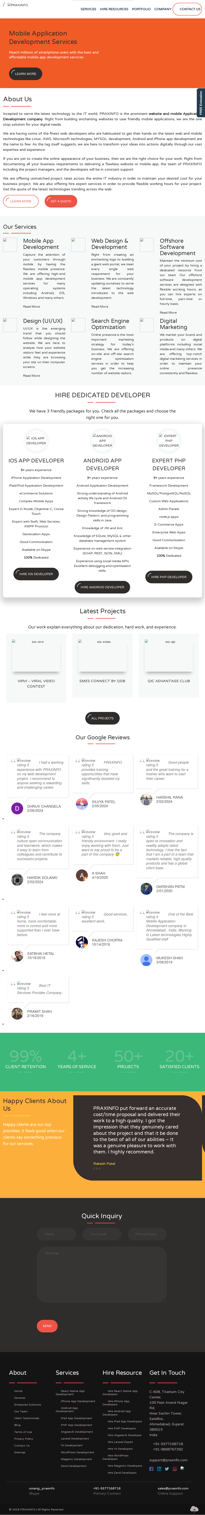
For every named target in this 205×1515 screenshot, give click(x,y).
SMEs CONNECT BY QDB (102, 681)
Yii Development (72, 1445)
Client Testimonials (26, 1418)
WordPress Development (77, 1452)
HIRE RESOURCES (114, 9)
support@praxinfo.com (168, 1460)
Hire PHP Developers (122, 1428)
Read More (31, 307)
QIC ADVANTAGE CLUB (169, 681)
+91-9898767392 (168, 1449)
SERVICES (88, 9)
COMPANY (163, 9)
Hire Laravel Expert (120, 1442)
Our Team (20, 1411)
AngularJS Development (77, 1431)
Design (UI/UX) (42, 321)
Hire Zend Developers (122, 1472)
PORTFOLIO (141, 9)
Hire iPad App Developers (125, 1421)
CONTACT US (190, 9)
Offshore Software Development (178, 247)
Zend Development (73, 1466)
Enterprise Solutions (27, 1404)
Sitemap (19, 1452)
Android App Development (67, 1409)
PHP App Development (76, 1425)
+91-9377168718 (168, 1444)
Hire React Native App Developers (120, 1392)
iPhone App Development (78, 1401)
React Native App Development (70, 1392)
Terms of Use (23, 1432)
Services (19, 1398)
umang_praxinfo (42, 1488)
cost (183, 178)
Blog (17, 1425)
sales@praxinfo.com (173, 1488)
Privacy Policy (23, 1438)
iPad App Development (76, 1418)
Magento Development (76, 1459)
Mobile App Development (41, 244)
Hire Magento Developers (125, 1465)
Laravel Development (75, 1438)
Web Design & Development (110, 244)
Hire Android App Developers (116, 1413)
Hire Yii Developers (120, 1448)
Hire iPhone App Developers (116, 1403)
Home (18, 1391)
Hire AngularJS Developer (125, 1435)
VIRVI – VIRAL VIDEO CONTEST (36, 684)
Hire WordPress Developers (115, 1457)
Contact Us (22, 1445)
